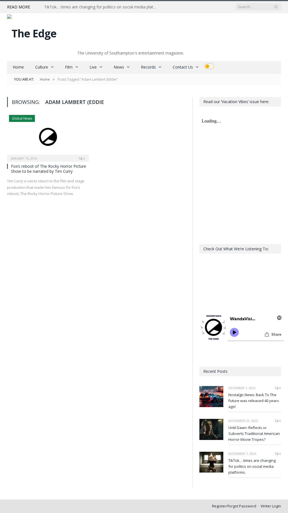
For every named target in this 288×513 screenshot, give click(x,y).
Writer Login (271, 506)
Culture (41, 67)
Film (69, 67)
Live (93, 67)
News (119, 67)
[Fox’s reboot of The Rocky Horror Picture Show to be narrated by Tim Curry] (48, 136)
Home (18, 67)
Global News (22, 118)
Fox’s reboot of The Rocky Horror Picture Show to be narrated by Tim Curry (48, 169)
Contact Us (183, 67)
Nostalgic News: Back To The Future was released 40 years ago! (253, 400)
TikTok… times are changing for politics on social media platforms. (101, 7)
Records (148, 67)
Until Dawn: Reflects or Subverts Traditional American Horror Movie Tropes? (254, 433)
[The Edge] (32, 32)
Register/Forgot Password (234, 506)
